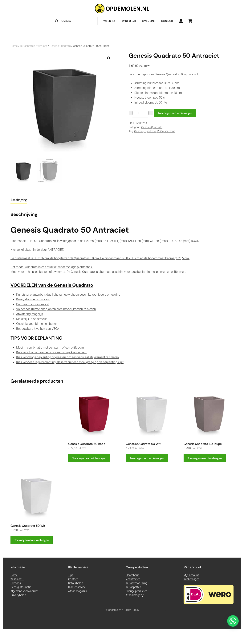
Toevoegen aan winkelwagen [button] (89, 458)
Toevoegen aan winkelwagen (175, 113)
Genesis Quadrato (60, 45)
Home (14, 45)
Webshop (109, 21)
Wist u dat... (17, 579)
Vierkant (42, 45)
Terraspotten (27, 45)
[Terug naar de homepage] (122, 8)
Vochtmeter (133, 579)
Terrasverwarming (136, 583)
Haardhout (132, 575)
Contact (167, 21)
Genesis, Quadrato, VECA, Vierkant (154, 131)
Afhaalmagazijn (135, 595)
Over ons (148, 21)
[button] (108, 58)
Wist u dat (129, 21)
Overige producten (136, 591)
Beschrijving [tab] (18, 200)
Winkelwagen (191, 579)
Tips (70, 575)
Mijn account (191, 575)
